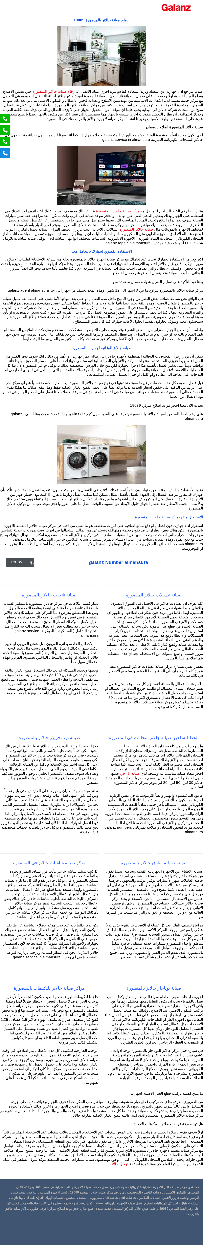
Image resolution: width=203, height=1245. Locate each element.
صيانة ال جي (130, 774)
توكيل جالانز (119, 1164)
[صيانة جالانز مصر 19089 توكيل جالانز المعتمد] (176, 7)
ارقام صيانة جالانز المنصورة (54, 91)
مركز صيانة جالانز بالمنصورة (117, 211)
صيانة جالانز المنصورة (136, 229)
